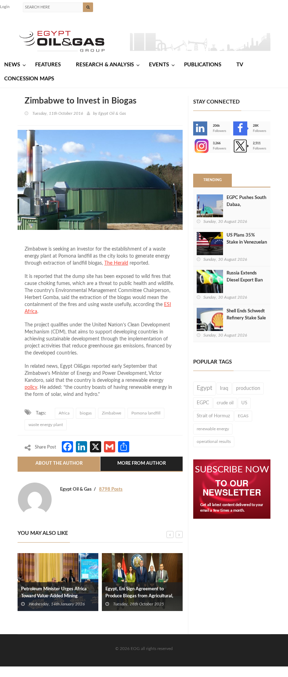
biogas (86, 413)
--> (194, 146)
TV (239, 64)
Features (48, 64)
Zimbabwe (111, 413)
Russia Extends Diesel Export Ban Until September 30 (246, 280)
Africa (31, 311)
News (12, 64)
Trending (212, 180)
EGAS (243, 416)
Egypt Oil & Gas (112, 113)
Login (4, 7)
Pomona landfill (146, 413)
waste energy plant (45, 425)
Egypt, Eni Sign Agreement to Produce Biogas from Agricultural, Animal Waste (139, 596)
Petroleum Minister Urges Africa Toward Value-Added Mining (54, 592)
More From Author (141, 463)
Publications (202, 64)
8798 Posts (111, 489)
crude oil (225, 403)
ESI (167, 304)
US (244, 403)
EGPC (203, 402)
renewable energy (213, 429)
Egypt (204, 388)
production (248, 388)
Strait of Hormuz (213, 416)
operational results (214, 441)
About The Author (59, 463)
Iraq (224, 388)
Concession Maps (29, 78)
